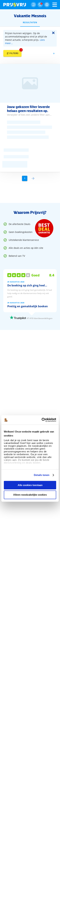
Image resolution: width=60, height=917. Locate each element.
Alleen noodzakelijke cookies (30, 494)
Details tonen (41, 475)
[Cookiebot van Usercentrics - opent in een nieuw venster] (42, 420)
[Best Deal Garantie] (44, 228)
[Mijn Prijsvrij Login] (47, 4)
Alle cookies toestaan (30, 485)
